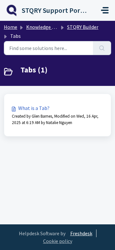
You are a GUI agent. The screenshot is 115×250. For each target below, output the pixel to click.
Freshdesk (81, 233)
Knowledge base (44, 27)
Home (10, 27)
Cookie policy (57, 241)
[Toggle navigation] (104, 10)
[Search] (102, 48)
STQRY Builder (82, 27)
